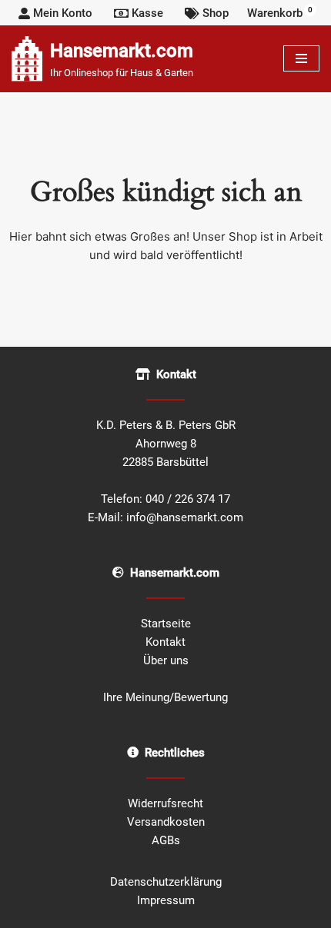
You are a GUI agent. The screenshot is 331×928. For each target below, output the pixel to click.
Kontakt (165, 642)
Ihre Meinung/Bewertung (165, 697)
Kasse (147, 13)
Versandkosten (166, 822)
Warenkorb (280, 12)
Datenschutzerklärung (166, 882)
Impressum (166, 900)
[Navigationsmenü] (301, 58)
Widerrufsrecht (165, 803)
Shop (215, 13)
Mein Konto (62, 13)
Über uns (166, 660)
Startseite (166, 623)
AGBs (166, 840)
